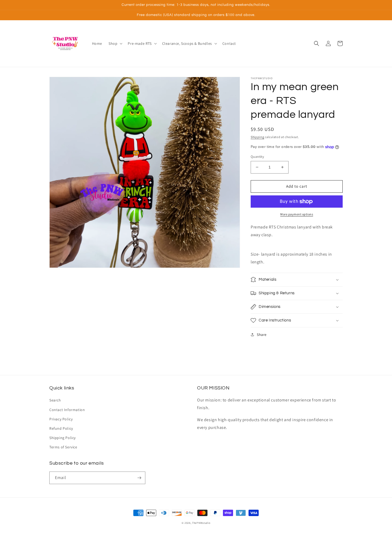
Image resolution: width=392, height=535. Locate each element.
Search (55, 400)
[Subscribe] (139, 478)
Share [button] (262, 334)
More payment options (296, 214)
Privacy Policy (61, 419)
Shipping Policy (62, 437)
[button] (115, 43)
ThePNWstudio (201, 523)
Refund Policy (61, 428)
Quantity (257, 156)
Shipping (257, 137)
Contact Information (67, 409)
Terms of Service (63, 447)
